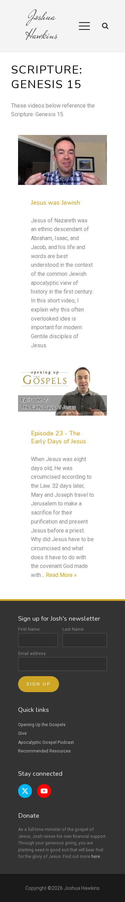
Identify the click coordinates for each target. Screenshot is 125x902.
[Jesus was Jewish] (62, 160)
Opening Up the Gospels (42, 724)
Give (22, 733)
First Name (29, 629)
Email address (32, 653)
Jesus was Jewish (55, 202)
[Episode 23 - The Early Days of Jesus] (62, 391)
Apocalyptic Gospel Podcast (46, 742)
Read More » (61, 575)
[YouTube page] (44, 791)
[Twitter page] (25, 791)
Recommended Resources (44, 751)
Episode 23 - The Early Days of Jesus (58, 437)
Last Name (73, 629)
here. (96, 856)
